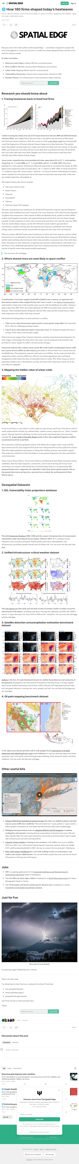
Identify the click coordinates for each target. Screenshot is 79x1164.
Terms (42, 1149)
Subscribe (64, 3)
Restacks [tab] (15, 1042)
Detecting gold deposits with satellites (18, 1074)
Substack (29, 1160)
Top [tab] (4, 1068)
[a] (39, 795)
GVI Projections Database (15, 536)
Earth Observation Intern (58, 878)
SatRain (5, 680)
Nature (55, 141)
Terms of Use (49, 1124)
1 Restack (25, 1020)
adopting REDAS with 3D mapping (49, 830)
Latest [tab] (9, 1068)
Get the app (49, 1154)
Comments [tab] (6, 1042)
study (60, 141)
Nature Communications (66, 302)
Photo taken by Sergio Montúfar (39, 964)
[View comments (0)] (11, 25)
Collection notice (50, 1149)
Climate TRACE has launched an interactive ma (24, 821)
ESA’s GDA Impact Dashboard (17, 851)
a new (50, 141)
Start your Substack (34, 1154)
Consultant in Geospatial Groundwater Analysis (23, 887)
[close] (59, 1090)
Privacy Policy (55, 1126)
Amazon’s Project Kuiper (15, 842)
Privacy (35, 1149)
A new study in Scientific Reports (25, 437)
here (24, 253)
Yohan (13, 1081)
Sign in (73, 3)
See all (5, 1117)
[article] (39, 1079)
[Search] (75, 1068)
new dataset (10, 608)
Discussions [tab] (17, 1068)
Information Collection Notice (39, 1126)
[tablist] (10, 1042)
